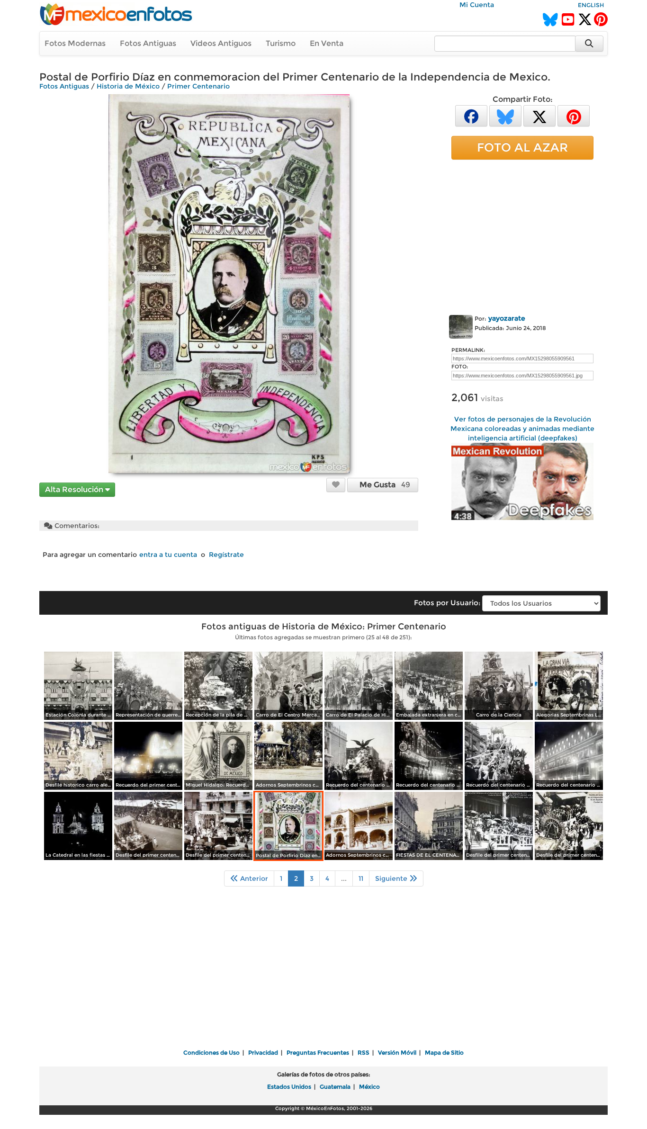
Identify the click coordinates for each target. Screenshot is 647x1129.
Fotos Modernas (75, 43)
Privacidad (263, 1052)
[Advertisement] (522, 235)
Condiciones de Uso (211, 1052)
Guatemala (335, 1086)
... (344, 878)
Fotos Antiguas (148, 43)
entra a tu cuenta (168, 554)
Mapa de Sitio (444, 1052)
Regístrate (226, 554)
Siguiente (392, 878)
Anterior (253, 878)
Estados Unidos (289, 1086)
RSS (363, 1052)
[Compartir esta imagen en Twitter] (539, 115)
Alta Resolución (75, 489)
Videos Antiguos (221, 43)
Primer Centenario (198, 86)
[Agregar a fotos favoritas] (335, 484)
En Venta (326, 43)
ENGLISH (591, 5)
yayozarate (506, 318)
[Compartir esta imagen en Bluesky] (505, 115)
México (369, 1086)
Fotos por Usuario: (447, 602)
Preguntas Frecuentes (318, 1052)
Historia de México (128, 86)
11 (361, 878)
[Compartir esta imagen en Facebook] (471, 115)
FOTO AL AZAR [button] (522, 147)
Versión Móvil (397, 1052)
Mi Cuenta (476, 4)
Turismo (281, 43)
